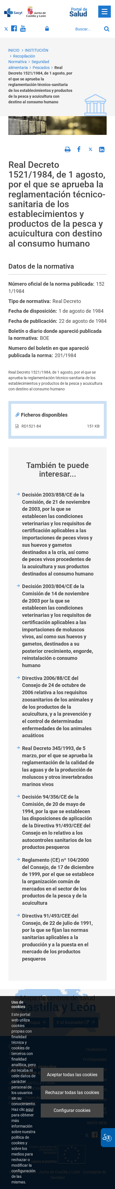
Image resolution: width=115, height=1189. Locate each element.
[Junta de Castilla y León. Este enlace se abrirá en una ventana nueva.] (36, 12)
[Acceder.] (48, 29)
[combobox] (87, 29)
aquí (29, 1109)
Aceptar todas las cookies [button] (72, 1074)
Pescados (41, 67)
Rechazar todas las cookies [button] (72, 1092)
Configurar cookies (72, 1110)
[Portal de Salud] (78, 11)
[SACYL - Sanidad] (13, 12)
